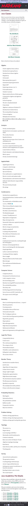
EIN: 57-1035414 (13, 504)
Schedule (9, 493)
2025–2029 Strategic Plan (15, 2)
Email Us (13, 502)
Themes (6, 484)
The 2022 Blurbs (14, 33)
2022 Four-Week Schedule (14, 45)
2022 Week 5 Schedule (14, 57)
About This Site (20, 504)
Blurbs (16, 493)
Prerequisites (15, 482)
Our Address (24, 502)
